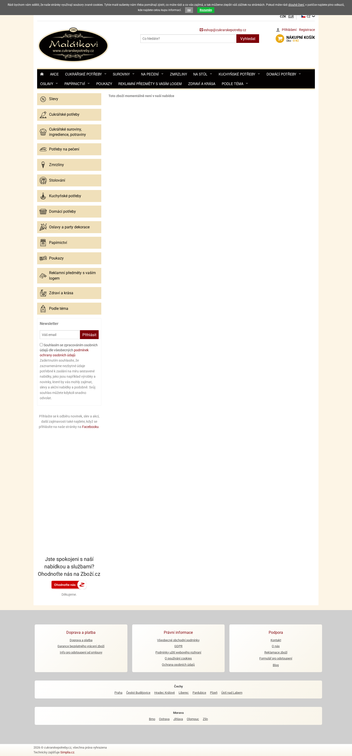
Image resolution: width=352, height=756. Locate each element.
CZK (283, 16)
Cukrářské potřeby (83, 74)
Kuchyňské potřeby (237, 74)
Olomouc (193, 719)
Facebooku (90, 427)
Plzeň (213, 692)
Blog (276, 665)
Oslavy (46, 83)
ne (189, 10)
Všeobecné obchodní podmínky (178, 640)
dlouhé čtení (296, 4)
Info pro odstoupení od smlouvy (81, 652)
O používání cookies (178, 658)
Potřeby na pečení (64, 149)
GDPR (178, 646)
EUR (291, 16)
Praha (118, 692)
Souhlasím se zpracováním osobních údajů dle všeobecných (69, 350)
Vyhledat (247, 38)
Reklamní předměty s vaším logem (150, 83)
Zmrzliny (178, 74)
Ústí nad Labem (231, 692)
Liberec (184, 692)
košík (300, 38)
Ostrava (164, 719)
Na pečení (150, 74)
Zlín (205, 719)
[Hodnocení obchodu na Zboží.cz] (69, 584)
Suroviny (121, 74)
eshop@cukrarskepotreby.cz (224, 30)
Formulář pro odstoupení (275, 658)
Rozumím (206, 10)
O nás (276, 646)
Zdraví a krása (201, 83)
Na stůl (200, 74)
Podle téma (232, 83)
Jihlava (178, 719)
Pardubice (199, 692)
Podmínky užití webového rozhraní (178, 652)
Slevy (53, 99)
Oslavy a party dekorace (69, 227)
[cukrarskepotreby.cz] (74, 44)
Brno (152, 719)
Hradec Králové (164, 692)
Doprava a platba (81, 640)
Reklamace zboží (275, 652)
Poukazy (104, 83)
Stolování (57, 180)
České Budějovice (138, 692)
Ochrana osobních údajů (178, 664)
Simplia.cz (67, 752)
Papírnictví (74, 83)
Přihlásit (89, 334)
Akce (54, 74)
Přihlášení (289, 30)
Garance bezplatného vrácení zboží (80, 646)
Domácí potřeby (281, 74)
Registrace (307, 30)
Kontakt (276, 640)
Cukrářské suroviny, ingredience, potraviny (67, 132)
